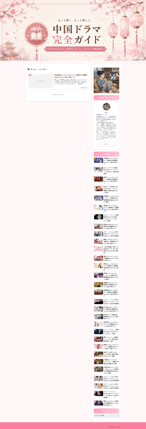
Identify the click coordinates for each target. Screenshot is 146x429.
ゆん (106, 112)
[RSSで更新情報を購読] (108, 144)
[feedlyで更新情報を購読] (105, 144)
